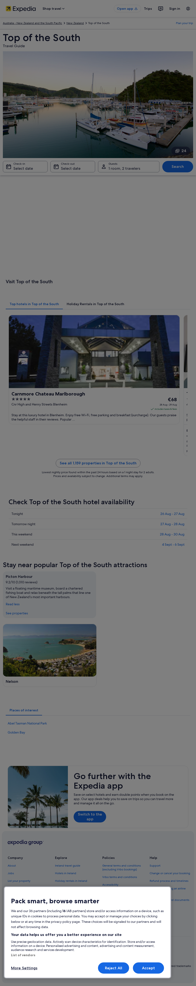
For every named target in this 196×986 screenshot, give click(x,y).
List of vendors (23, 955)
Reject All (113, 968)
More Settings (24, 968)
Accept (148, 968)
